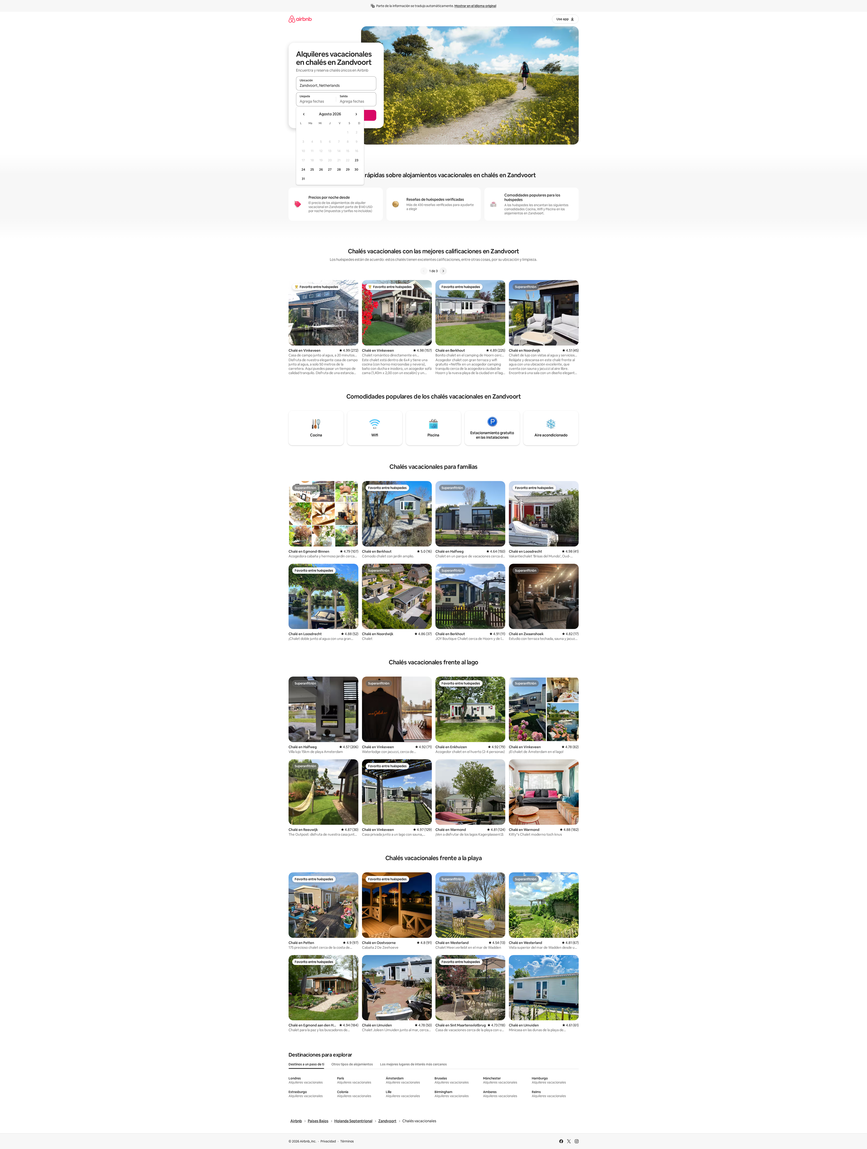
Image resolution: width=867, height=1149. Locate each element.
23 (356, 160)
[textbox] (316, 101)
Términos (347, 1141)
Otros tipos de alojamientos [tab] (352, 1064)
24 (303, 169)
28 (339, 169)
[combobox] (336, 85)
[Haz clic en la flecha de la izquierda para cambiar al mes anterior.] (304, 114)
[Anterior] (423, 271)
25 (312, 169)
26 (321, 169)
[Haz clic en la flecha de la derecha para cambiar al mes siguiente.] (356, 114)
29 (348, 169)
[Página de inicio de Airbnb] (300, 19)
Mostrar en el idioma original (475, 6)
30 (356, 169)
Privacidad (328, 1141)
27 (330, 169)
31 (303, 179)
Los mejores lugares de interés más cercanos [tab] (413, 1064)
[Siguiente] (443, 271)
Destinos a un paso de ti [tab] (306, 1064)
